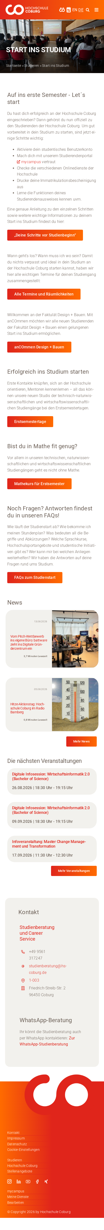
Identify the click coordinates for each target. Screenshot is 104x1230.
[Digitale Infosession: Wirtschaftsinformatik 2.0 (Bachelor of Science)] (52, 781)
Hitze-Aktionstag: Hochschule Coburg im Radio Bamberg (27, 708)
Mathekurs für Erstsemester (39, 483)
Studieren (31, 65)
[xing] (46, 1181)
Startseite (13, 65)
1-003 (34, 980)
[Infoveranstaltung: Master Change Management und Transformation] (52, 849)
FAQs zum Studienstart (34, 577)
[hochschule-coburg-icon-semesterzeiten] (68, 8)
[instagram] (9, 1181)
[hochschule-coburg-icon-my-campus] (62, 9)
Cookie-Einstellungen (23, 1150)
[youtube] (28, 1181)
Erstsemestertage (30, 421)
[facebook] (37, 1181)
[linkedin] (18, 1181)
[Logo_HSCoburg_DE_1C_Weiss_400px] (27, 6)
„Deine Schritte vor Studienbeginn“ (45, 235)
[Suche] (87, 10)
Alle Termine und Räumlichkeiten (44, 294)
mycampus (31, 162)
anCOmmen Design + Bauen (39, 347)
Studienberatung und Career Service (37, 933)
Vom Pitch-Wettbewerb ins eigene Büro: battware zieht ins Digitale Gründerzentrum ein (28, 642)
